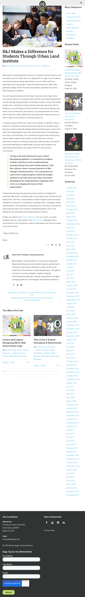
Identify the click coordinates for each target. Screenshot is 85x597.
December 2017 (72, 412)
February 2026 (72, 209)
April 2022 (70, 245)
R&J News (46, 66)
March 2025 (71, 217)
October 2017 (71, 419)
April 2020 (70, 311)
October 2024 (71, 220)
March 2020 (71, 314)
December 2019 (72, 325)
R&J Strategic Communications (17, 66)
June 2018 (70, 390)
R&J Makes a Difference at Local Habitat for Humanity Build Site (32, 293)
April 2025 (70, 213)
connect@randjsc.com (11, 539)
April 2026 (70, 202)
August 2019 (71, 339)
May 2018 (70, 394)
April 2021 (70, 278)
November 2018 (72, 372)
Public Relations (72, 28)
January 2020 (71, 321)
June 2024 (70, 231)
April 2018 (70, 397)
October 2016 (71, 462)
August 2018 (71, 383)
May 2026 (70, 198)
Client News (71, 13)
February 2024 (72, 235)
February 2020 (72, 318)
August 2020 (71, 303)
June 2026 (70, 195)
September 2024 (73, 224)
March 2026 (71, 206)
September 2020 (73, 300)
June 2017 (70, 433)
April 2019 (70, 354)
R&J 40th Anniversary (18, 356)
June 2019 (70, 347)
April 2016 (70, 480)
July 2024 (70, 227)
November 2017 (72, 415)
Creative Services (18, 353)
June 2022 (70, 242)
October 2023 (71, 238)
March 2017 (71, 444)
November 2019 (72, 329)
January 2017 (71, 452)
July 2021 (70, 267)
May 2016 (70, 477)
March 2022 (71, 249)
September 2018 (73, 379)
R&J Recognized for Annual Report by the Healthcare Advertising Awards (32, 299)
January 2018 (71, 408)
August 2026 (71, 188)
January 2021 (71, 289)
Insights (6, 356)
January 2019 (71, 365)
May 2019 (70, 350)
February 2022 (72, 253)
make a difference (29, 217)
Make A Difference (11, 233)
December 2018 (72, 368)
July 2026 (70, 191)
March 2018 (71, 401)
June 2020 (70, 307)
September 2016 (73, 466)
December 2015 (72, 491)
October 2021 (71, 260)
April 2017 (70, 441)
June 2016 (70, 473)
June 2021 (70, 271)
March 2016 (71, 484)
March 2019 (71, 358)
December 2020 (72, 292)
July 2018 (70, 386)
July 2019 (70, 343)
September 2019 (73, 336)
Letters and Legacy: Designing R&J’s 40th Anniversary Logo (14, 342)
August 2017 (71, 426)
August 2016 (71, 470)
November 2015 (72, 495)
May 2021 (70, 274)
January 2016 (71, 488)
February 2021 (72, 285)
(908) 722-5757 (8, 531)
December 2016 (72, 455)
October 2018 (71, 376)
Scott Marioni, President (46, 347)
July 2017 (70, 430)
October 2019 (71, 332)
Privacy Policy (49, 530)
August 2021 (71, 264)
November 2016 (72, 459)
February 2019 (72, 361)
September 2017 (73, 423)
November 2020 (72, 296)
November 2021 (72, 256)
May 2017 (70, 437)
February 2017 (72, 448)
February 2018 (72, 405)
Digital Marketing (73, 20)
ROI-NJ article (37, 220)
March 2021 (71, 282)
